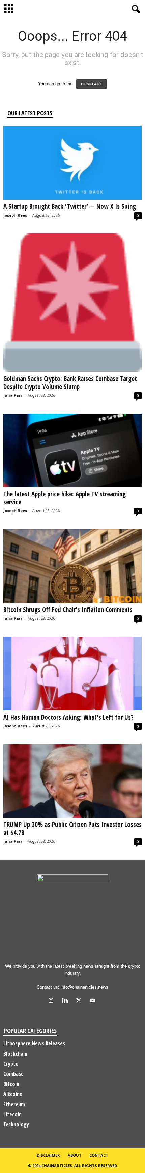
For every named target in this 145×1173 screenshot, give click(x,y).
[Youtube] (93, 1001)
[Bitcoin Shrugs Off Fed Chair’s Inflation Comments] (72, 566)
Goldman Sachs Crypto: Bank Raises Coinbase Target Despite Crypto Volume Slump (70, 382)
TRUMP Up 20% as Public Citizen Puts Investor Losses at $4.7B (72, 828)
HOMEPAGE (91, 84)
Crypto (11, 1063)
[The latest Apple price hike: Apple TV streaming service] (72, 450)
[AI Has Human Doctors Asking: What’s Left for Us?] (72, 673)
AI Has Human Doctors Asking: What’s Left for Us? (68, 717)
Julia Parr (12, 395)
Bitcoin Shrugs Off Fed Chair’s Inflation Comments (68, 609)
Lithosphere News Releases (34, 1043)
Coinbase (13, 1074)
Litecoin (12, 1114)
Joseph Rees (15, 215)
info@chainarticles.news (84, 987)
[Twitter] (80, 1001)
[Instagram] (52, 1001)
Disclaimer (48, 1155)
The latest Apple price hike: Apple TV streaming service (64, 498)
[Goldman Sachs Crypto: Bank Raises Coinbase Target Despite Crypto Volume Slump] (72, 302)
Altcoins (12, 1094)
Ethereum (14, 1104)
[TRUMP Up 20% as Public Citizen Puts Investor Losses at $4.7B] (72, 781)
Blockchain (15, 1053)
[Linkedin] (66, 1001)
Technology (16, 1124)
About (75, 1155)
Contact (98, 1155)
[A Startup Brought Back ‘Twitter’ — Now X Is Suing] (72, 163)
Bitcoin (11, 1084)
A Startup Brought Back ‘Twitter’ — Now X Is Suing (69, 206)
